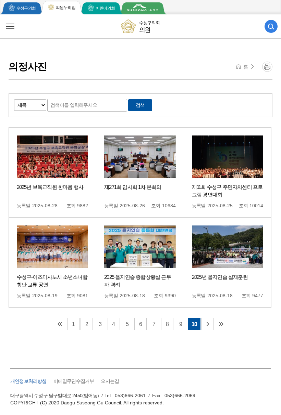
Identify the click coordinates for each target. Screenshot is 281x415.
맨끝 (221, 324)
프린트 (267, 67)
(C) (43, 402)
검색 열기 (271, 26)
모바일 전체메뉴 (9, 26)
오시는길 (110, 381)
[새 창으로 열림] (143, 8)
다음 (207, 324)
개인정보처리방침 (28, 381)
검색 (140, 105)
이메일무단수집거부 (73, 381)
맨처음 (60, 324)
